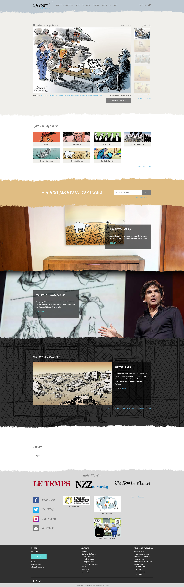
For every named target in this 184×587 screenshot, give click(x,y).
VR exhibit (85, 572)
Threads (141, 574)
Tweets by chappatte (137, 497)
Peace (61, 95)
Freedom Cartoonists (142, 556)
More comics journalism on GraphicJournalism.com (129, 408)
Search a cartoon (91, 564)
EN (145, 5)
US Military (78, 95)
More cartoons (144, 98)
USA (42, 95)
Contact (34, 562)
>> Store (113, 5)
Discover (112, 243)
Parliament (85, 95)
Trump (46, 95)
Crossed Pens (139, 559)
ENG (37, 551)
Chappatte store (140, 551)
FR (140, 5)
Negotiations (71, 95)
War (57, 95)
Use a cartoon (36, 564)
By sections (89, 561)
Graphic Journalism (141, 554)
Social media (139, 564)
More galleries (144, 166)
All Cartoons (89, 559)
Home (84, 551)
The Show (86, 5)
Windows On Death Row (143, 561)
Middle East (52, 95)
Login (39, 556)
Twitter (140, 569)
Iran (65, 95)
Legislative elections (95, 95)
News (78, 5)
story (124, 388)
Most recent (89, 556)
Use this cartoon (118, 100)
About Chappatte (37, 567)
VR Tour (96, 5)
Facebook (141, 572)
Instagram (141, 567)
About (104, 5)
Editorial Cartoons (64, 5)
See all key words (143, 198)
